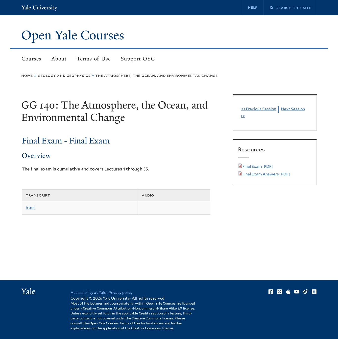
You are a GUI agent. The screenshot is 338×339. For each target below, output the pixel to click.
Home (27, 76)
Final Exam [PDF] (257, 167)
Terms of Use (94, 58)
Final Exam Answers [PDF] (266, 174)
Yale (28, 291)
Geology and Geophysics (64, 76)
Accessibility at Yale (88, 293)
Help (253, 7)
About (59, 58)
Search (268, 7)
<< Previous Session (258, 109)
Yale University (39, 7)
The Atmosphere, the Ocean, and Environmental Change (156, 76)
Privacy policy (121, 293)
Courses (31, 58)
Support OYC (138, 58)
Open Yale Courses (72, 35)
